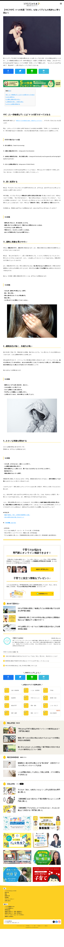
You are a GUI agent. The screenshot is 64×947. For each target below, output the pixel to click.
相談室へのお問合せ (9, 916)
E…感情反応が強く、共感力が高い (15, 101)
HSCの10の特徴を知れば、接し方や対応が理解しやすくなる (21, 665)
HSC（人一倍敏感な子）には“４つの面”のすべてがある (20, 94)
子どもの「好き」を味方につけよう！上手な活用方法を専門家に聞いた (39, 791)
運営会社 (46, 925)
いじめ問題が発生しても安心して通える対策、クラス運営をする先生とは (39, 773)
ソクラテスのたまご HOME (10, 890)
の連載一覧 (10, 652)
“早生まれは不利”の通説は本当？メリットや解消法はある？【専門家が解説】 (39, 730)
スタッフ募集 (33, 925)
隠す (10, 90)
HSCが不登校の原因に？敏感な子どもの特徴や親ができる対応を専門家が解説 (39, 609)
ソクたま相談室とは (9, 908)
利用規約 (7, 897)
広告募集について (40, 925)
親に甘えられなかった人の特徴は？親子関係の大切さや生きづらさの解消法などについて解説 (39, 748)
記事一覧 (7, 892)
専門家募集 (28, 925)
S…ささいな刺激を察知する (13, 104)
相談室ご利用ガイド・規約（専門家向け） (14, 913)
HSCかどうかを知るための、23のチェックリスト (29, 120)
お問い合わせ (7, 900)
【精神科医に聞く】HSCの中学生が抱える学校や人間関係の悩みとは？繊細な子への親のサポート (39, 618)
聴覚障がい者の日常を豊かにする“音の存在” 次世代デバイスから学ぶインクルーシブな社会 (39, 764)
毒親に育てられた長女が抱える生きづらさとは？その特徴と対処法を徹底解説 (39, 739)
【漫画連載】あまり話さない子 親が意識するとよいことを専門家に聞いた (39, 800)
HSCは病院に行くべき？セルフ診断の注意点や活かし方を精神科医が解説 (39, 628)
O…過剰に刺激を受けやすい (13, 99)
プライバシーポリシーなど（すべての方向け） (15, 914)
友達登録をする (43, 593)
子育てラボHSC (18, 638)
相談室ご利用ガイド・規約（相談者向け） (14, 911)
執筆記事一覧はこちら (56, 638)
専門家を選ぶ (7, 909)
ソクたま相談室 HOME (9, 906)
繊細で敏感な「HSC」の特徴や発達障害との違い (17, 514)
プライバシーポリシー (9, 899)
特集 (6, 894)
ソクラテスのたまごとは (20, 925)
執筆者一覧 (7, 895)
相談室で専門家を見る (42, 569)
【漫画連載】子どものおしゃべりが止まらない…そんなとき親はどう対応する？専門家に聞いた (39, 809)
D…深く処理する (10, 97)
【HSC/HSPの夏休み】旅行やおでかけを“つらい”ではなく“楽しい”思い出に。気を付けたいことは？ (31, 656)
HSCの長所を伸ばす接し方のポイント (14, 517)
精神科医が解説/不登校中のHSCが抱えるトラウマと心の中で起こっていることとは (27, 661)
